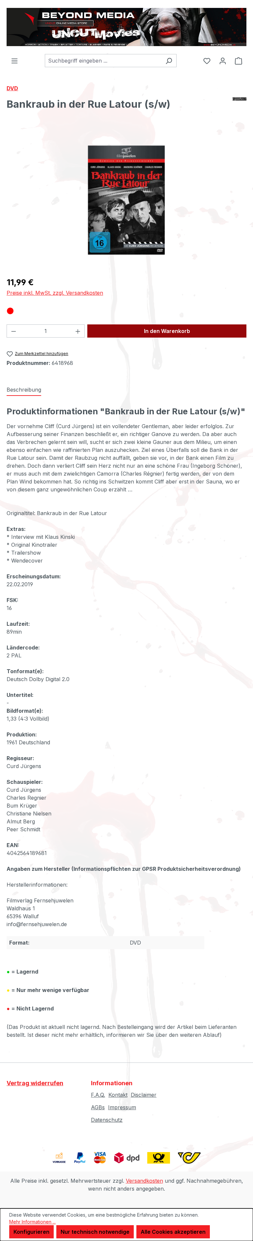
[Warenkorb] (238, 60)
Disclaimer (143, 1094)
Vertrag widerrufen (35, 1083)
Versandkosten (144, 1180)
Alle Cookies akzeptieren (173, 1231)
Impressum (122, 1107)
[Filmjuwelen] (239, 106)
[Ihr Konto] (223, 60)
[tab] (24, 390)
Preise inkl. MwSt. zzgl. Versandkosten (55, 293)
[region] (126, 200)
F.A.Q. (98, 1094)
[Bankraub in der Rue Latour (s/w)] (126, 200)
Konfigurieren (31, 1231)
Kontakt (117, 1094)
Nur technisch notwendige (95, 1231)
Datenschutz (107, 1120)
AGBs (98, 1107)
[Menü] (14, 60)
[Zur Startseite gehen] (126, 27)
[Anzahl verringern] (13, 331)
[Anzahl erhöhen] (78, 331)
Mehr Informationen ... (32, 1222)
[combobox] (103, 60)
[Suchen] (169, 60)
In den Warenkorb (167, 331)
